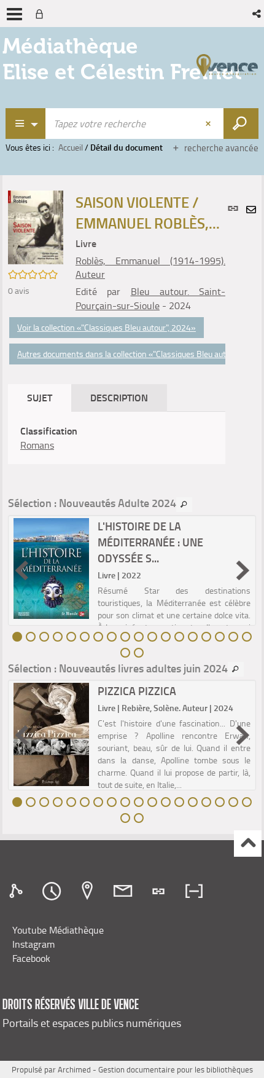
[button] (257, 13)
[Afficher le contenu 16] (220, 637)
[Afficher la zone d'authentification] (42, 13)
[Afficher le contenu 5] (71, 637)
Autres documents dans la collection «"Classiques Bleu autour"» (131, 354)
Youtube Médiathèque (58, 930)
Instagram (33, 944)
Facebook (31, 958)
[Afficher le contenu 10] (139, 637)
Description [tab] (119, 397)
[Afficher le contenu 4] (58, 637)
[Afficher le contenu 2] (31, 637)
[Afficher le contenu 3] (44, 637)
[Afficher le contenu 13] (179, 637)
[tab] (18, 891)
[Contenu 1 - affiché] (17, 637)
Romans (37, 445)
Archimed (74, 1069)
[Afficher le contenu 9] (125, 637)
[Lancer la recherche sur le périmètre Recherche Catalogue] (240, 123)
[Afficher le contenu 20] (139, 653)
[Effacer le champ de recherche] (209, 123)
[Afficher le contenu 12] (166, 637)
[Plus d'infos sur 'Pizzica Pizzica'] (51, 734)
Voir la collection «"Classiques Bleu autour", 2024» (106, 327)
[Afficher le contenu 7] (98, 637)
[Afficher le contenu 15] (206, 637)
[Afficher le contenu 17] (233, 637)
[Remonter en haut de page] (248, 843)
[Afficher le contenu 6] (85, 637)
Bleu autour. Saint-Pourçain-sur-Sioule (150, 298)
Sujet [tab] (39, 397)
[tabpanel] (116, 438)
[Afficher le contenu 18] (247, 637)
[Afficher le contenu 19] (125, 653)
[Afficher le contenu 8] (112, 637)
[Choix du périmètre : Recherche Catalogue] (26, 123)
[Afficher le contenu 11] (152, 637)
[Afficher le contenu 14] (193, 637)
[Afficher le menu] (14, 14)
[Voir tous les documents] (184, 504)
